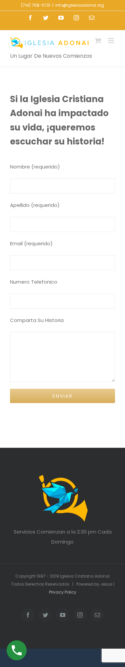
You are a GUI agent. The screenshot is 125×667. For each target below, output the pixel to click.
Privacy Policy (62, 592)
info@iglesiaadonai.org (79, 5)
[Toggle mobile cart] (98, 40)
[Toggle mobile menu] (111, 40)
